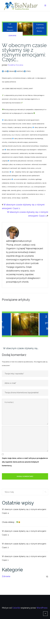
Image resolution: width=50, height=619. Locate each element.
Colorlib (16, 608)
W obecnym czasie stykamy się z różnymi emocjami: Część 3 (24, 533)
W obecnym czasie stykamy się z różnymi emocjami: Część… (24, 52)
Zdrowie (12, 36)
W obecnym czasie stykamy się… (20, 348)
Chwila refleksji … (9, 522)
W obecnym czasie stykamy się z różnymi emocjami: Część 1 (24, 558)
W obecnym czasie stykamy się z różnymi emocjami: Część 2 (24, 545)
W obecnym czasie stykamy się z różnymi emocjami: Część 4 (24, 511)
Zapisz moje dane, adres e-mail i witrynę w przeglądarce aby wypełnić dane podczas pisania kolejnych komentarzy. (25, 462)
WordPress (42, 608)
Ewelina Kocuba (15, 65)
